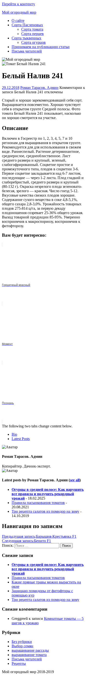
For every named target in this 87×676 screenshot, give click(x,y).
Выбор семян (22, 646)
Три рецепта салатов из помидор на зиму (45, 511)
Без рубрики (22, 642)
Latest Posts (21, 439)
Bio (14, 434)
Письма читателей (27, 51)
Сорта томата (32, 29)
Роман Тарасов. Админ (39, 88)
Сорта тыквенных (26, 38)
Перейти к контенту (18, 4)
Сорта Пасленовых (27, 25)
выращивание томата (29, 655)
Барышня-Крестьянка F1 (39, 536)
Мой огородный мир (19, 12)
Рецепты (19, 663)
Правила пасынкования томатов (38, 503)
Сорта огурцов (33, 42)
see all (75, 480)
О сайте (18, 20)
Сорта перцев (32, 34)
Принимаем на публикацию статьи (41, 47)
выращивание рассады (30, 650)
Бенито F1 (26, 541)
